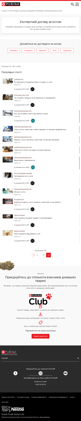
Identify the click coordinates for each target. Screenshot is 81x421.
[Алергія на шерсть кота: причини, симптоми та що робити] (8, 201)
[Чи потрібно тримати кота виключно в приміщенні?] (8, 97)
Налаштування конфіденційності (58, 397)
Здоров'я (42, 50)
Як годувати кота (19, 199)
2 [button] (37, 255)
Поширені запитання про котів (23, 147)
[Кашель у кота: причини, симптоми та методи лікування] (8, 139)
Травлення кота (18, 79)
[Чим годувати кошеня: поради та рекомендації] (8, 216)
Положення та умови (23, 397)
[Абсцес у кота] (8, 191)
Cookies (72, 397)
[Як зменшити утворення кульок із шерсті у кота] (8, 81)
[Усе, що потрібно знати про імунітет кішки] (8, 113)
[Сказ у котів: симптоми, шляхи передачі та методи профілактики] (8, 129)
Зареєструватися (40, 336)
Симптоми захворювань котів (23, 111)
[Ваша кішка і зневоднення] (8, 159)
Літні (54, 50)
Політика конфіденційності (39, 397)
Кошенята (14, 50)
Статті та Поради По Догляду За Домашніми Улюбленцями (25, 11)
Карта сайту (5, 402)
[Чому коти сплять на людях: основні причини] (8, 149)
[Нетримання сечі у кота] (8, 175)
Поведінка (28, 50)
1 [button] (33, 255)
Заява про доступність (8, 397)
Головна (3, 11)
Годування (67, 50)
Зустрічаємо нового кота (21, 95)
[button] (43, 255)
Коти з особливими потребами (23, 173)
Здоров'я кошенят (19, 215)
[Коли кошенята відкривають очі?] (8, 233)
